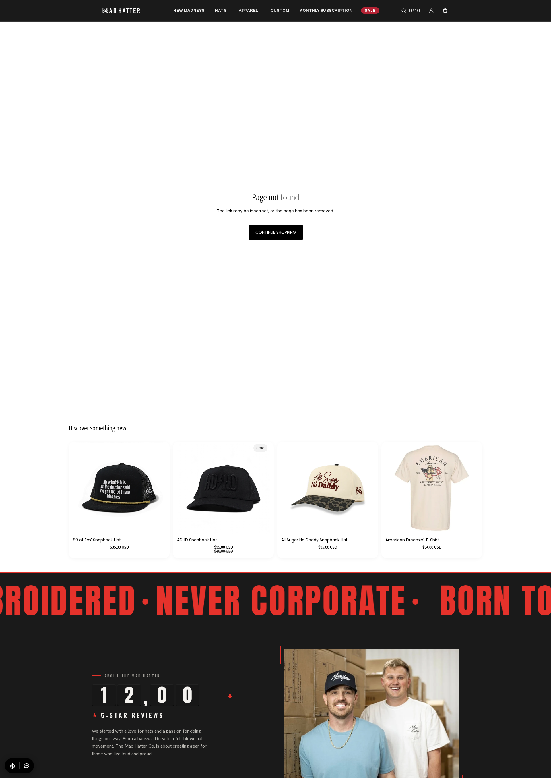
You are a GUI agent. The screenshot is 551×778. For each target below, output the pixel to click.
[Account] (431, 11)
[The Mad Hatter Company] (130, 11)
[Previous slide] (394, 488)
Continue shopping (275, 232)
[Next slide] (469, 488)
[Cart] (445, 11)
